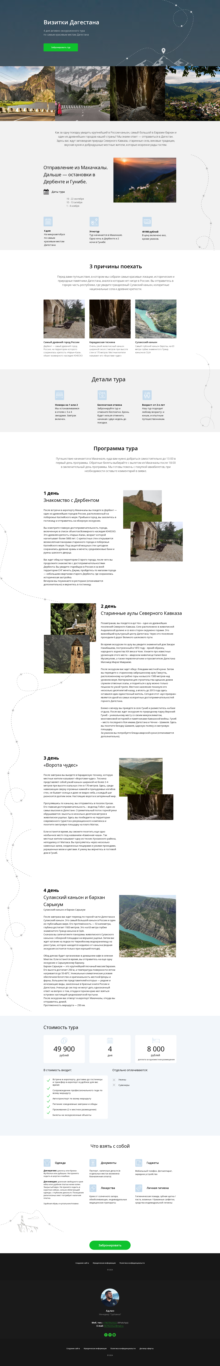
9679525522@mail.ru (114, 1325)
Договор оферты (146, 1348)
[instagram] (114, 1335)
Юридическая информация (104, 1263)
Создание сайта (82, 1263)
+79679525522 (110, 1322)
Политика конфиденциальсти (132, 1263)
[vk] (110, 1335)
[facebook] (106, 1335)
